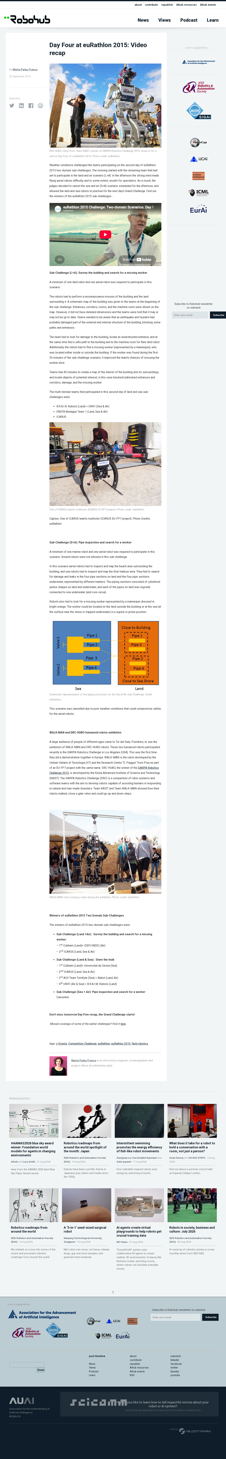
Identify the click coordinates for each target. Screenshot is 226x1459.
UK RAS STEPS (197, 1157)
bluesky (175, 1371)
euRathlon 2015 (120, 1043)
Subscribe (210, 1317)
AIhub (14, 1161)
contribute (151, 4)
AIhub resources (186, 4)
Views (164, 20)
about (138, 4)
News (143, 20)
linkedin (175, 1360)
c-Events (61, 1043)
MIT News (122, 1242)
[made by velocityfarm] (190, 1431)
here (123, 1024)
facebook (176, 1363)
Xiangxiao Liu (124, 1157)
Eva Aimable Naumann (144, 1157)
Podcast (188, 20)
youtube (175, 1375)
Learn (213, 20)
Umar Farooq (176, 1157)
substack (176, 1356)
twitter (174, 1367)
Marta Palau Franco (25, 69)
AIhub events (208, 4)
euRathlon (104, 1043)
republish (167, 4)
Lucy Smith (29, 1161)
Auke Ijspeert (124, 1161)
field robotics (140, 1043)
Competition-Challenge (82, 1043)
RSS (132, 1375)
